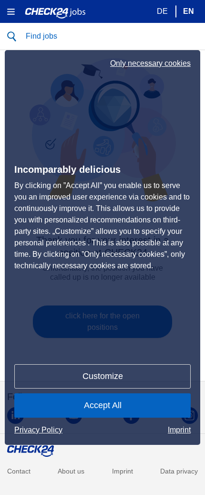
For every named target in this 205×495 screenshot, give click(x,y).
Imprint (179, 430)
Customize (102, 376)
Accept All (103, 405)
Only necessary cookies (150, 63)
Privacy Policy (38, 430)
